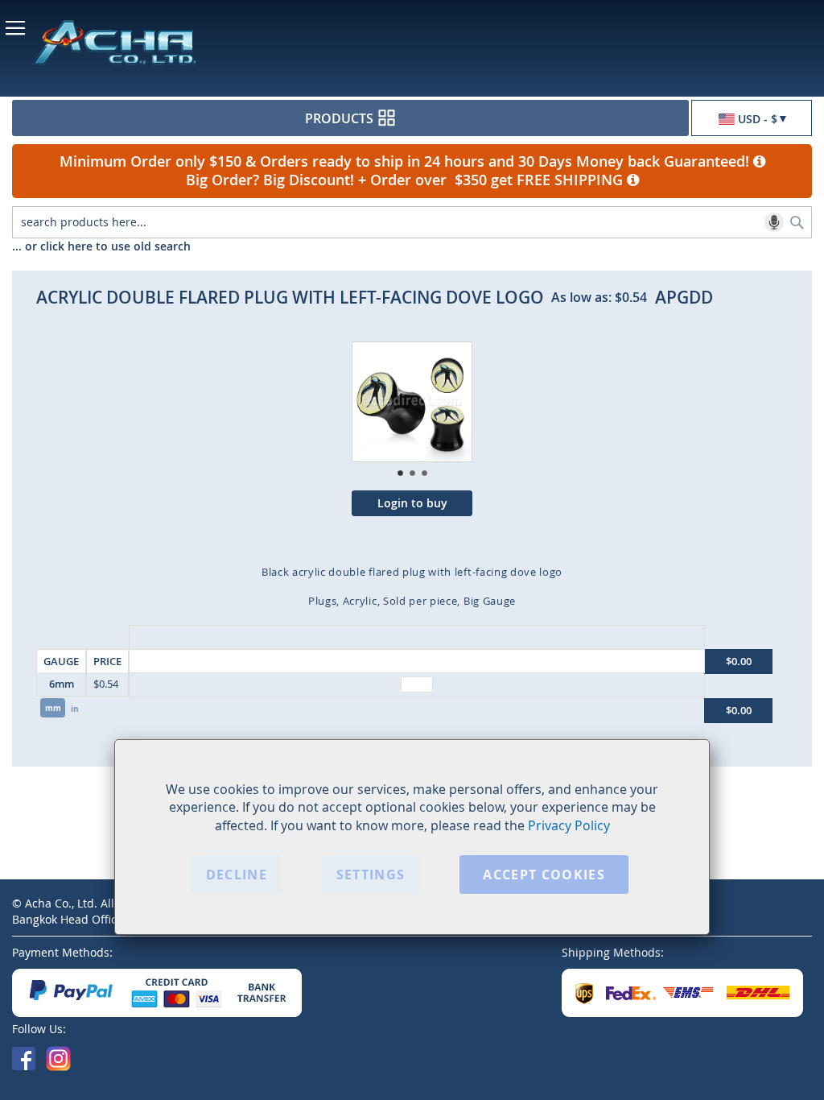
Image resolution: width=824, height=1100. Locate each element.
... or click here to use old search (101, 246)
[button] (751, 119)
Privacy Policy (569, 825)
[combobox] (412, 222)
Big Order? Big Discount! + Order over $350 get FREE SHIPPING (406, 180)
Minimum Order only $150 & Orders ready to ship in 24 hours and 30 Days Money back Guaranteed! (406, 161)
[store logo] (169, 41)
